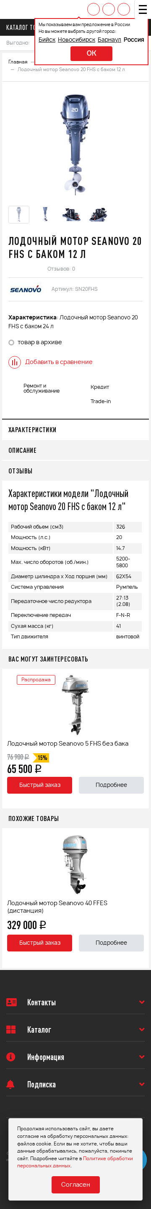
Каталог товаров (29, 27)
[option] (75, 145)
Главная (17, 62)
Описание (22, 450)
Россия (134, 40)
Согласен (75, 1185)
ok (91, 53)
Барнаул (109, 40)
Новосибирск (76, 40)
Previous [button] (10, 738)
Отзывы (20, 471)
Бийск (47, 40)
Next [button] (140, 738)
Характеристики (32, 429)
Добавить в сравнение (59, 362)
